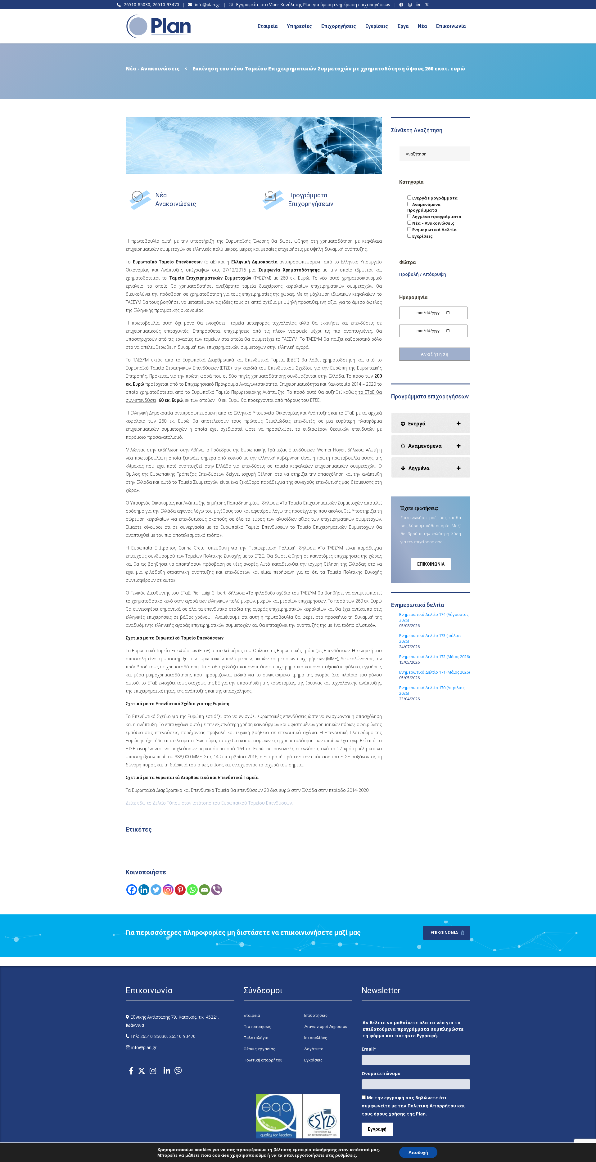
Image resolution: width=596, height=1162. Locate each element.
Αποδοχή (418, 1152)
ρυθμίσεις (345, 1155)
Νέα (422, 26)
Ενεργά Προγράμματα (434, 198)
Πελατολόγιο (256, 1037)
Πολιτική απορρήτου (263, 1060)
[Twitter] (156, 889)
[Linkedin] (143, 889)
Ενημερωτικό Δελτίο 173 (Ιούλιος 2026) (430, 638)
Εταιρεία (252, 1015)
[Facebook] (402, 4)
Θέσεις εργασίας (259, 1049)
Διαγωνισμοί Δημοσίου (325, 1026)
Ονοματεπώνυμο (381, 1073)
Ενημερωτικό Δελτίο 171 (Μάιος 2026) (434, 672)
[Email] (204, 889)
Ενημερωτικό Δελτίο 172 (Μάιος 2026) (434, 656)
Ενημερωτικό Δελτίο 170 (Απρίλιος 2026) (431, 690)
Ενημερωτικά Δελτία (434, 229)
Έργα (403, 26)
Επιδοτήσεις (315, 1015)
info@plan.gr (207, 4)
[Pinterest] (180, 889)
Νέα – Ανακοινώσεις (432, 223)
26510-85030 (137, 4)
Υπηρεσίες (299, 26)
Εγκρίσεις (376, 26)
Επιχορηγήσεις (338, 26)
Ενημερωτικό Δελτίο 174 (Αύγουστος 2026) (433, 617)
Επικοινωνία (451, 26)
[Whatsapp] (192, 889)
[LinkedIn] (419, 4)
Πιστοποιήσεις (257, 1026)
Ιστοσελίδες (315, 1037)
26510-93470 (166, 4)
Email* (369, 1049)
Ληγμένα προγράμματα (436, 216)
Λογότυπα (313, 1049)
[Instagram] (410, 4)
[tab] (430, 423)
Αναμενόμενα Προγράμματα (423, 207)
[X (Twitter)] (428, 4)
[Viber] (216, 889)
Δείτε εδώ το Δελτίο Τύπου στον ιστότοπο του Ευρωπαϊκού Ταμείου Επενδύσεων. (209, 803)
